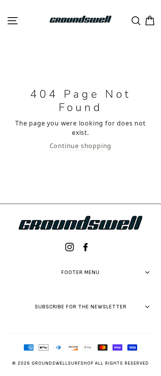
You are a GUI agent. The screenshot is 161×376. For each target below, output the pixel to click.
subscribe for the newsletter (81, 306)
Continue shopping (81, 145)
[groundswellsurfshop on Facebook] (85, 247)
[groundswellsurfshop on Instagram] (69, 247)
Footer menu (80, 272)
